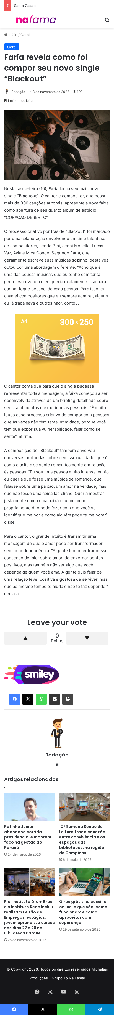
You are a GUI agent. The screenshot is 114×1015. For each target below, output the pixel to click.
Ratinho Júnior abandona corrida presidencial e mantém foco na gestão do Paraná (27, 837)
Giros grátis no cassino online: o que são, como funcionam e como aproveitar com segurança (83, 912)
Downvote (87, 638)
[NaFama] (36, 19)
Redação (18, 92)
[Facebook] (14, 699)
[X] (27, 699)
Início (12, 35)
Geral (25, 35)
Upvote (25, 638)
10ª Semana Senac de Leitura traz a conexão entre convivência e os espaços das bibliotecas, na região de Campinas (82, 840)
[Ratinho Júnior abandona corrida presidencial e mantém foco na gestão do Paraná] (29, 807)
